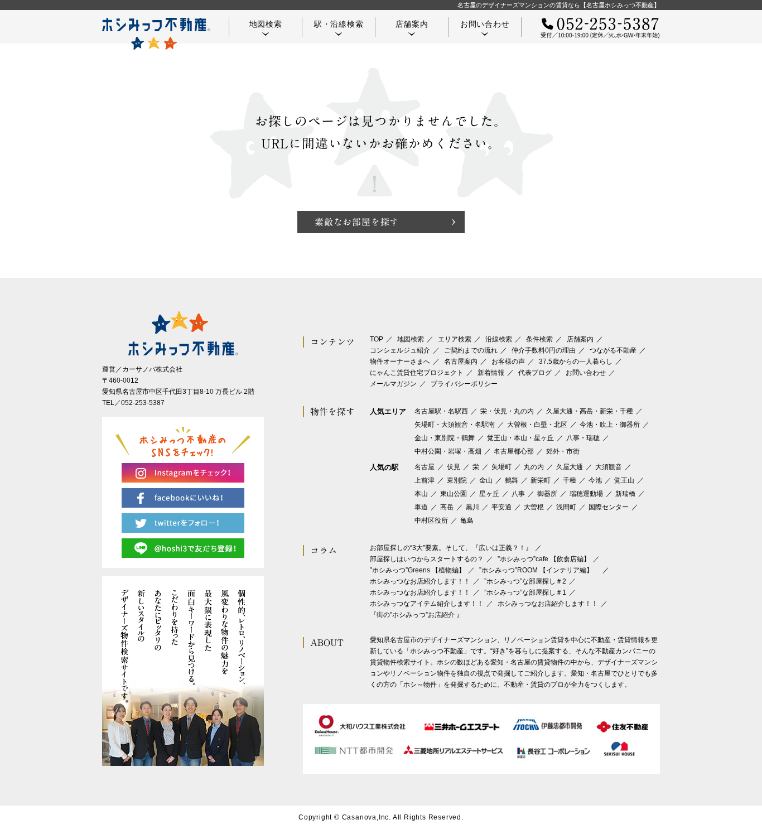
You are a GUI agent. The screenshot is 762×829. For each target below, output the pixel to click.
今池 (595, 480)
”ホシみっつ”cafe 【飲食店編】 (544, 559)
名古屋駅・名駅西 (441, 411)
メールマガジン (393, 384)
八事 (518, 494)
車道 (421, 507)
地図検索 (265, 24)
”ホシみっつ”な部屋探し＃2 (525, 581)
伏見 (453, 467)
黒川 (472, 507)
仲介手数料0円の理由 (544, 350)
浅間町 (566, 507)
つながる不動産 (613, 350)
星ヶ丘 (489, 494)
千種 (569, 480)
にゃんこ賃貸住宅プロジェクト (417, 373)
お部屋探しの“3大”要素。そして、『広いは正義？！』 (451, 548)
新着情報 (491, 373)
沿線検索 (498, 339)
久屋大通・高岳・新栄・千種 (589, 411)
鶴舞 (511, 480)
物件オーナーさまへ (400, 361)
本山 (421, 494)
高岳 (447, 507)
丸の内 (534, 467)
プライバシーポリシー (464, 384)
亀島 (467, 520)
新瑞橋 (625, 494)
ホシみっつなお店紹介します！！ (420, 581)
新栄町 (540, 480)
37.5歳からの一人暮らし (576, 361)
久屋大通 (569, 467)
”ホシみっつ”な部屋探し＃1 (525, 592)
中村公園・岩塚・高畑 (447, 451)
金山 (486, 480)
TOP (376, 339)
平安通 (501, 507)
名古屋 (424, 467)
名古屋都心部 (514, 451)
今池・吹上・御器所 (610, 424)
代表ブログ (535, 373)
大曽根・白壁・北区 (537, 424)
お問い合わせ (485, 24)
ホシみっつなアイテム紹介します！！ (427, 604)
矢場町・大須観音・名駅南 (454, 424)
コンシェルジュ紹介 (400, 350)
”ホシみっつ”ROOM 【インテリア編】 (539, 570)
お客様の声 (508, 361)
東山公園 (453, 494)
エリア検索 (454, 339)
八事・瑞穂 (583, 438)
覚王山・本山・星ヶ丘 (520, 438)
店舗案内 (412, 24)
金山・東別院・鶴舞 (444, 438)
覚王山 (624, 480)
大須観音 (608, 467)
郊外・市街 (563, 451)
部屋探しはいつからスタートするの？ (427, 559)
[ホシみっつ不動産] (156, 34)
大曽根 (534, 507)
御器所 (547, 494)
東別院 (457, 480)
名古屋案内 (461, 361)
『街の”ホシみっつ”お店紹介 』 (416, 615)
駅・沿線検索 (339, 24)
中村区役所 (431, 520)
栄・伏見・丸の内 (507, 411)
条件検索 (539, 339)
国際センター (609, 507)
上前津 (424, 480)
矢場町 (501, 467)
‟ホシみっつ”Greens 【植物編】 (417, 570)
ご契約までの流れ (471, 350)
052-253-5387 (143, 403)
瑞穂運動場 (586, 494)
